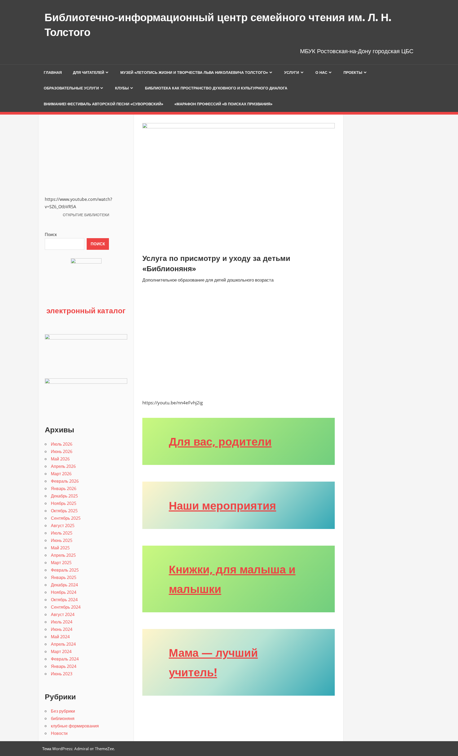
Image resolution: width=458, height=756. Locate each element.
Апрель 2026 (63, 466)
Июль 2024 (61, 622)
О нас (321, 72)
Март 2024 (61, 651)
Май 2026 (60, 459)
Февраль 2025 (65, 570)
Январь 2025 (63, 577)
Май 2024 (60, 637)
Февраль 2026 (65, 481)
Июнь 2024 (61, 629)
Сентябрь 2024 (66, 607)
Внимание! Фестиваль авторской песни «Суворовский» (103, 104)
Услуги (291, 72)
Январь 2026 (63, 488)
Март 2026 (61, 474)
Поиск (51, 234)
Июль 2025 (61, 533)
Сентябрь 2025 (66, 518)
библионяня (62, 718)
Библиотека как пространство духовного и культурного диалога (216, 88)
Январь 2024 (63, 666)
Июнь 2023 (61, 674)
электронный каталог (86, 310)
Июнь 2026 (61, 451)
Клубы (122, 88)
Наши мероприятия (222, 505)
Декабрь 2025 (64, 496)
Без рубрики (63, 711)
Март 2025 (61, 562)
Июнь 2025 (61, 540)
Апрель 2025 (63, 555)
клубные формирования (75, 726)
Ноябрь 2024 (63, 592)
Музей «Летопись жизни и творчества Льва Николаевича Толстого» (194, 72)
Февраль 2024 (65, 659)
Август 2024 (62, 614)
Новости (59, 733)
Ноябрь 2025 (63, 503)
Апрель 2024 (63, 644)
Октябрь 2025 (64, 511)
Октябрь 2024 (64, 600)
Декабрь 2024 (64, 585)
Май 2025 (60, 548)
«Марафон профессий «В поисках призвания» (223, 104)
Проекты (353, 72)
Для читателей (88, 72)
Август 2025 (62, 525)
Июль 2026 (61, 444)
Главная (53, 72)
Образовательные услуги (71, 88)
